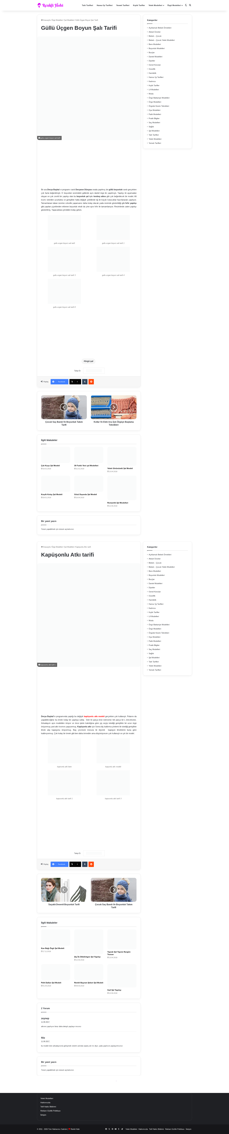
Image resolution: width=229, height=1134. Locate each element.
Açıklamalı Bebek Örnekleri (160, 28)
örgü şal (89, 361)
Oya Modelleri (154, 110)
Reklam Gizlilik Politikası (50, 1111)
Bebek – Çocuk (155, 36)
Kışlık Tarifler (139, 5)
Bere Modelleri (155, 44)
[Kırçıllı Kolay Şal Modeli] (55, 484)
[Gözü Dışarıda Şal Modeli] (88, 484)
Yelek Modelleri (155, 5)
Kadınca (152, 81)
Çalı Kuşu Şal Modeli (50, 465)
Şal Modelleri (69, 20)
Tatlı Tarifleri (87, 5)
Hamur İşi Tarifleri (105, 5)
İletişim (43, 1115)
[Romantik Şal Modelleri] (121, 488)
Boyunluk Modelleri (157, 48)
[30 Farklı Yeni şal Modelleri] (88, 455)
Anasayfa (46, 20)
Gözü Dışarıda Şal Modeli (85, 494)
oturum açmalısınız (66, 529)
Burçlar (152, 53)
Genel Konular (155, 65)
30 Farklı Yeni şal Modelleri (86, 465)
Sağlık (151, 127)
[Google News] (94, 371)
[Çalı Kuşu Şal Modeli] (55, 455)
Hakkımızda (45, 1103)
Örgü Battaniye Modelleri (159, 98)
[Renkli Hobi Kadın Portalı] (51, 5)
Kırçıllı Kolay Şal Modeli (51, 494)
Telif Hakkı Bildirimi (48, 1107)
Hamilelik (152, 73)
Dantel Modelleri (155, 57)
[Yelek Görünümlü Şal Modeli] (121, 456)
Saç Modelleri (154, 123)
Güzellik (152, 69)
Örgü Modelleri (174, 5)
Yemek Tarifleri (122, 5)
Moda (151, 94)
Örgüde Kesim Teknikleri (159, 106)
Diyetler (152, 61)
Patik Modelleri (155, 114)
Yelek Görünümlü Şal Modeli (120, 468)
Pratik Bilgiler (154, 118)
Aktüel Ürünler (155, 32)
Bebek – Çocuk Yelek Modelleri (162, 40)
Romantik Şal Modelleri (117, 503)
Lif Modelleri (154, 90)
